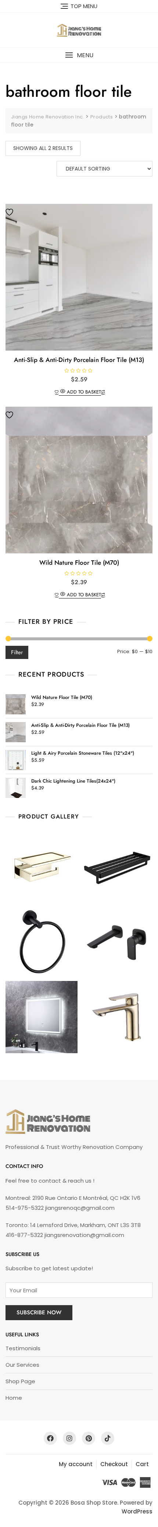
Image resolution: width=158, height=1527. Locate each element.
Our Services (22, 1365)
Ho (9, 1398)
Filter (17, 652)
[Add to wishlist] (10, 212)
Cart (142, 1464)
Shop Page (20, 1381)
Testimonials (23, 1348)
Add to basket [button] (84, 391)
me (17, 1398)
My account (76, 1464)
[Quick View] (63, 392)
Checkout (114, 1464)
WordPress (137, 1511)
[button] (79, 55)
